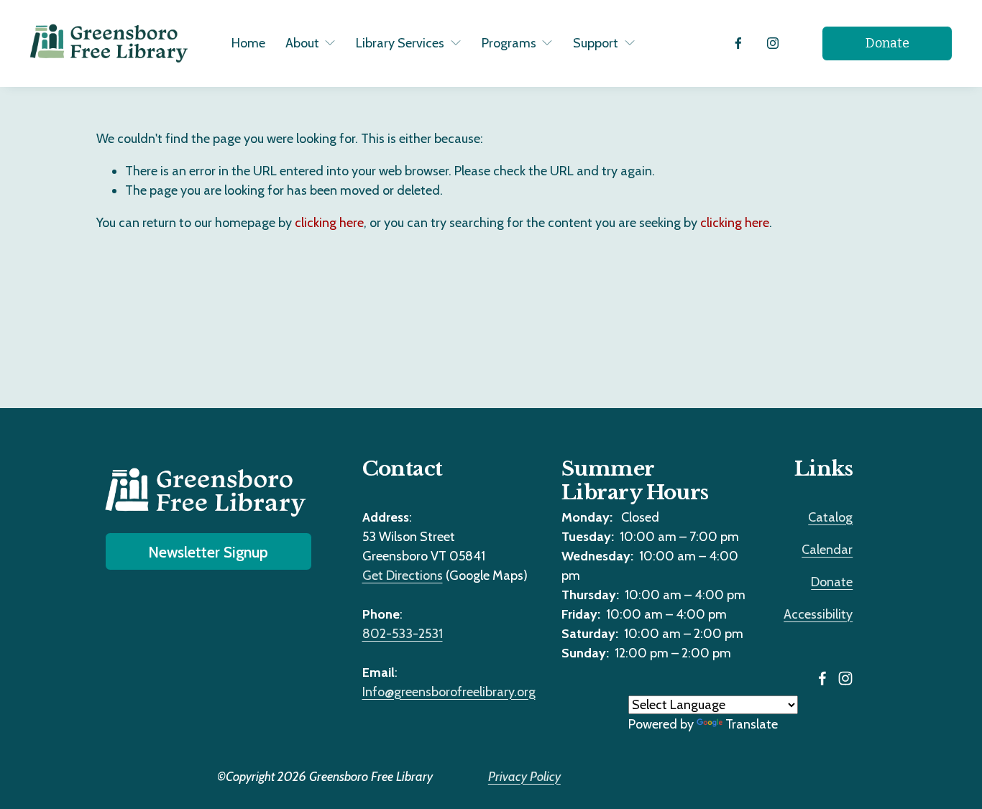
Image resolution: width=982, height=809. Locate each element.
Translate (751, 724)
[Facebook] (738, 43)
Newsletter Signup (208, 551)
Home (248, 43)
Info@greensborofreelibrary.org (449, 692)
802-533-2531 (402, 634)
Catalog (830, 517)
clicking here (329, 223)
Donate (887, 43)
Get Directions (402, 575)
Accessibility (818, 614)
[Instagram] (773, 43)
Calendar (827, 550)
